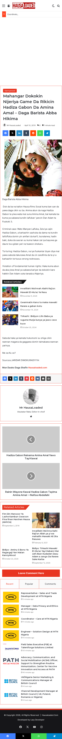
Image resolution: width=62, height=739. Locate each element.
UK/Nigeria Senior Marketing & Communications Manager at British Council (37, 680)
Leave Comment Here (31, 573)
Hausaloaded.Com (50, 715)
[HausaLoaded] (23, 5)
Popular (29, 583)
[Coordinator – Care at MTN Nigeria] (11, 622)
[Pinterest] (27, 378)
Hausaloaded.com (37, 367)
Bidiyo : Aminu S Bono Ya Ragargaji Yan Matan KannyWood (15, 552)
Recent (9, 583)
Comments (50, 583)
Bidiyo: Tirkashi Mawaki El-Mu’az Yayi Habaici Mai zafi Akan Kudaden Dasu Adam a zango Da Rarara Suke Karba (45, 554)
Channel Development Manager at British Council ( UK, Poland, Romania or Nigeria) (39, 694)
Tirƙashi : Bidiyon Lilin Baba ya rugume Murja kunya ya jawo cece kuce (38, 320)
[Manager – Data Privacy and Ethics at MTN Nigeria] (11, 610)
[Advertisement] (31, 53)
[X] (10, 378)
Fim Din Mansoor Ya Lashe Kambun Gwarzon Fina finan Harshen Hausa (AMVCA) (16, 518)
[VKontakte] (37, 378)
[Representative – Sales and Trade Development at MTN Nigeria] (11, 597)
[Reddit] (32, 378)
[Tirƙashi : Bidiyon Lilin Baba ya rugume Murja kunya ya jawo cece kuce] (10, 319)
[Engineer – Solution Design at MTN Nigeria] (11, 635)
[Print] (48, 378)
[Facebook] (5, 378)
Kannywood (10, 90)
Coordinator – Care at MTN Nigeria (22, 14)
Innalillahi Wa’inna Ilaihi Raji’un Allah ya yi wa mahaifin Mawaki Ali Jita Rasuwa (45, 535)
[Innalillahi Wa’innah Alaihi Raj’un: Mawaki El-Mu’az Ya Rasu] (10, 292)
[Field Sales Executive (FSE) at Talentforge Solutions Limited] (11, 648)
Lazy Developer (37, 720)
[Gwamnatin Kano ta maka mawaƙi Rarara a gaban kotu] (10, 305)
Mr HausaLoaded (14, 125)
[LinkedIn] (16, 378)
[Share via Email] (43, 378)
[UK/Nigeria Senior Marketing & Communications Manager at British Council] (11, 681)
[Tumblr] (21, 378)
